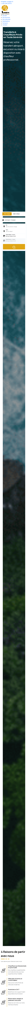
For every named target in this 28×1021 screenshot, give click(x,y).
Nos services (6, 17)
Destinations (6, 21)
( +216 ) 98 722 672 (6, 3)
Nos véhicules (6, 19)
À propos (5, 23)
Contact (4, 25)
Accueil (4, 15)
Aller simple (7, 214)
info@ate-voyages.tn (7, 1)
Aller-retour (16, 214)
